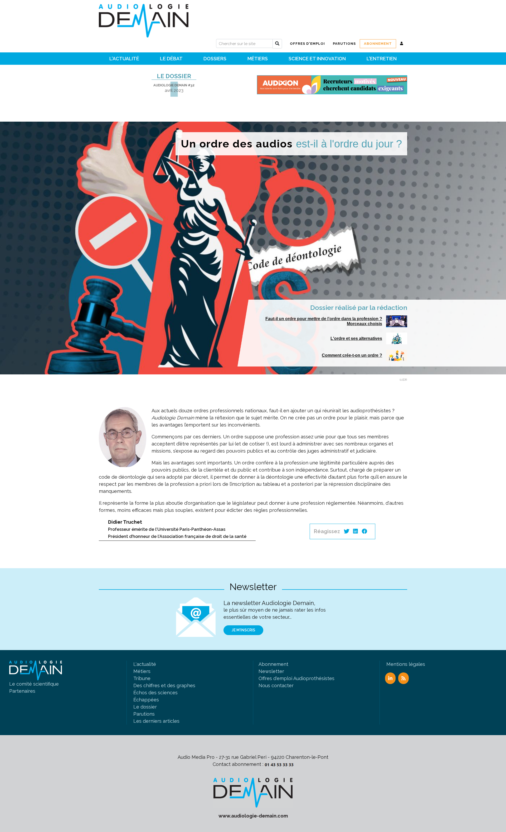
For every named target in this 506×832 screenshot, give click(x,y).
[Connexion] (401, 43)
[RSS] (403, 678)
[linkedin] (355, 531)
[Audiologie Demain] (143, 19)
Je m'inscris (243, 630)
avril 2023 (174, 90)
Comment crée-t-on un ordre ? (352, 355)
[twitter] (346, 531)
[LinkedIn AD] (390, 678)
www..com (253, 816)
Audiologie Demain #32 (173, 85)
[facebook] (364, 531)
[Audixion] (332, 84)
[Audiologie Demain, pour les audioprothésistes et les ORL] (253, 792)
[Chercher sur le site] (277, 43)
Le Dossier (174, 76)
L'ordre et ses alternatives (356, 338)
